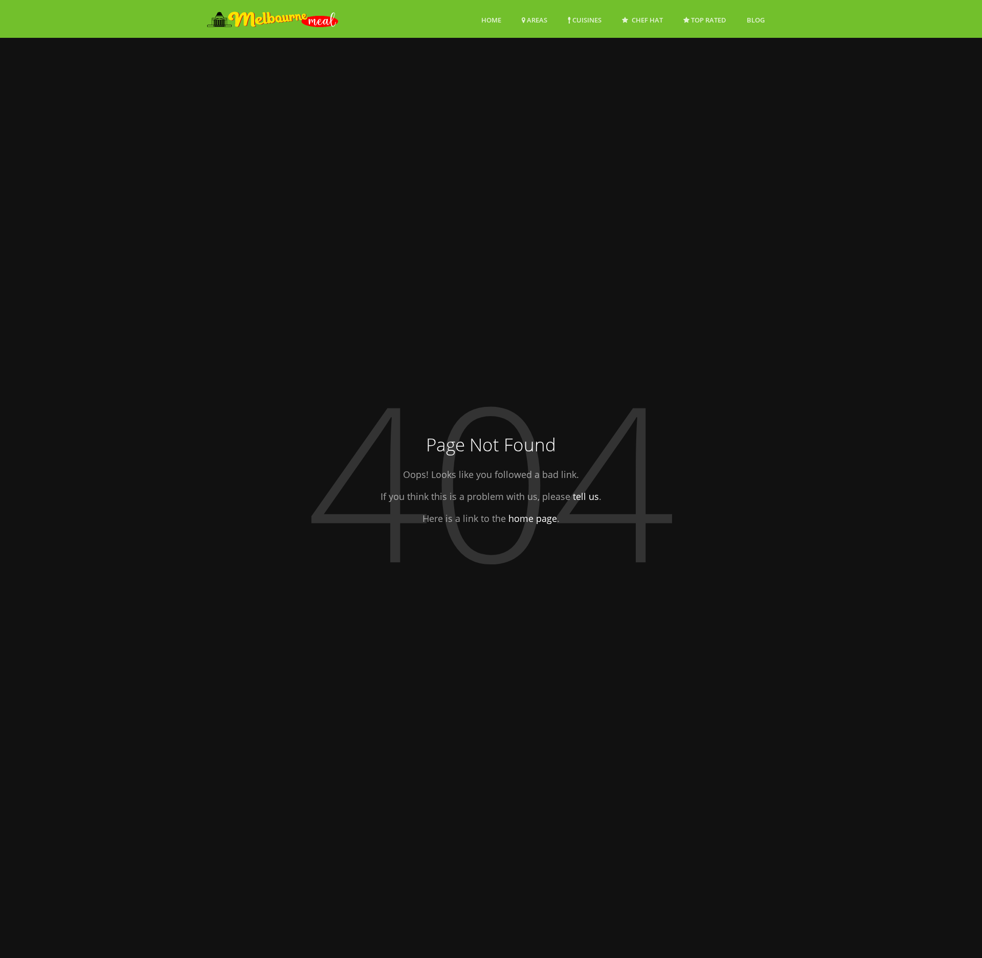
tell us (586, 496)
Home (491, 20)
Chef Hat (646, 20)
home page (532, 518)
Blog (756, 20)
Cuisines (586, 20)
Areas (536, 20)
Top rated (707, 20)
